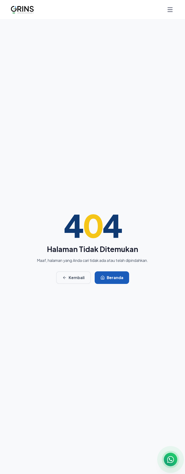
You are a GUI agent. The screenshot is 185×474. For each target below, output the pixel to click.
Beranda (115, 277)
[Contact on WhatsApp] (170, 459)
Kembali (77, 277)
